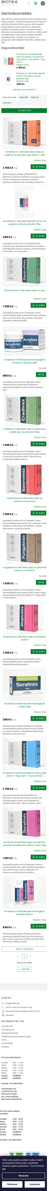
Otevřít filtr (24, 110)
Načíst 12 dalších (24, 949)
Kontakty (5, 1047)
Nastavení (23, 1175)
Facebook (9, 1015)
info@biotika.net (12, 1003)
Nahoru (26, 969)
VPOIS (4, 1040)
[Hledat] (28, 3)
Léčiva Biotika (7, 1043)
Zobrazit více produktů (23, 89)
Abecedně (7, 103)
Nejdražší (35, 97)
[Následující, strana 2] (24, 956)
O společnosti (7, 1026)
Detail (41, 374)
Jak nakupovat (7, 1030)
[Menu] (43, 3)
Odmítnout (12, 1184)
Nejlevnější (23, 97)
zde (3, 1169)
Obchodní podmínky (9, 1033)
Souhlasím (35, 1184)
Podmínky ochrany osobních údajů (15, 1036)
